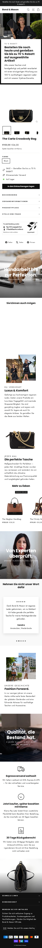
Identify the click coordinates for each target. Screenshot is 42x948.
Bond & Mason (10, 9)
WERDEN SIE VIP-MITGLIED (15, 909)
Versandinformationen (15, 201)
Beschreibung (9, 195)
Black (6, 161)
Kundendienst (9, 902)
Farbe (5, 157)
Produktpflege (10, 208)
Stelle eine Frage (11, 214)
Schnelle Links (10, 896)
